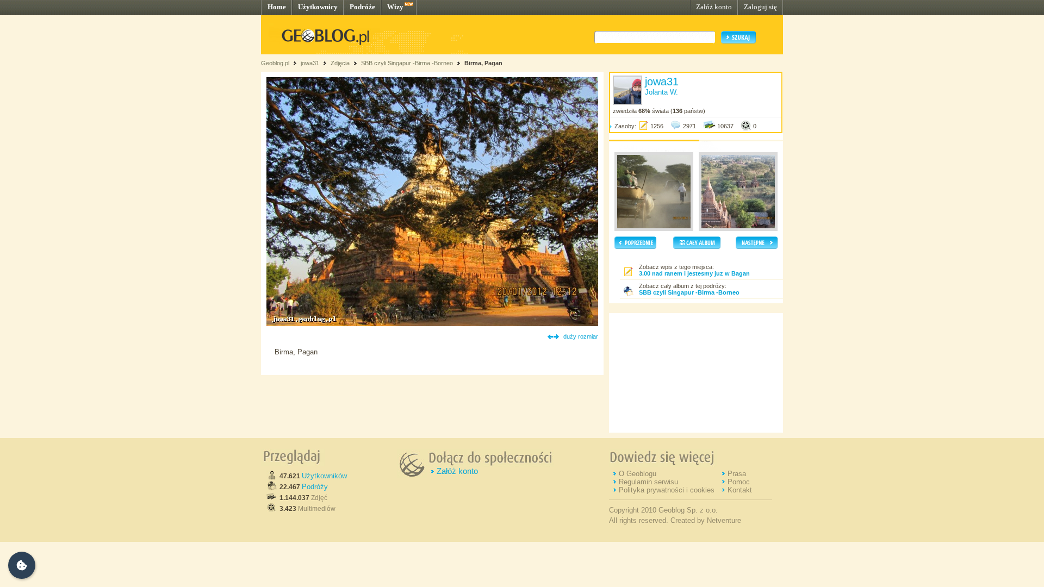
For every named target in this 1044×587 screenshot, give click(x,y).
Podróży (315, 487)
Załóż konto (714, 7)
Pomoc (739, 482)
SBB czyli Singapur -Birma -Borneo (408, 63)
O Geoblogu (637, 474)
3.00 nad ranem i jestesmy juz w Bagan (694, 273)
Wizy (395, 7)
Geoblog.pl (275, 63)
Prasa (737, 474)
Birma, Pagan (483, 63)
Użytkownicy (318, 7)
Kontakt (740, 490)
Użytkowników (324, 476)
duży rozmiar (580, 336)
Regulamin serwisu (648, 482)
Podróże (362, 7)
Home (277, 7)
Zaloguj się (760, 7)
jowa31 (310, 63)
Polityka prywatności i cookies (666, 490)
